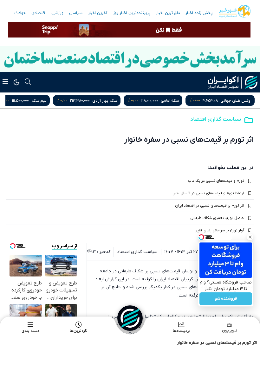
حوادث (20, 13)
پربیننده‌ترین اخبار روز (131, 13)
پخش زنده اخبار (198, 13)
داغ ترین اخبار (168, 13)
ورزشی (57, 13)
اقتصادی (38, 13)
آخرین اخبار (97, 13)
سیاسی (75, 13)
